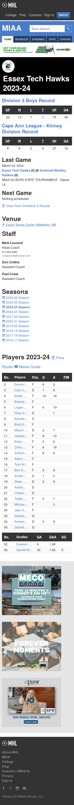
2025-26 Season (17, 297)
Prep (22, 15)
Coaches (35, 15)
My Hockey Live (9, 5)
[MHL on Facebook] (3, 788)
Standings (38, 39)
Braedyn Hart (23, 401)
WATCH (63, 15)
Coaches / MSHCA (16, 771)
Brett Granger (23, 424)
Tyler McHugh (24, 464)
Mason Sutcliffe (25, 430)
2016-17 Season (17, 340)
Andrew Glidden (25, 487)
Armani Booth (24, 521)
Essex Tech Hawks (16, 170)
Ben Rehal (21, 470)
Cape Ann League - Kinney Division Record (32, 128)
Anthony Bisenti (25, 453)
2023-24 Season (17, 307)
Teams (7, 39)
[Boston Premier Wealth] (37, 703)
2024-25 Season (17, 302)
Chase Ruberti (24, 493)
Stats (52, 39)
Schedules (21, 39)
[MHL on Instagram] (17, 788)
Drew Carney (23, 481)
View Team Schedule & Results (27, 205)
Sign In (49, 15)
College (11, 15)
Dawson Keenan (26, 515)
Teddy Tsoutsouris (27, 498)
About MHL (10, 752)
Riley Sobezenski (26, 413)
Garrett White (23, 527)
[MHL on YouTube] (24, 788)
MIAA (6, 757)
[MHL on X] (10, 788)
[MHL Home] (9, 744)
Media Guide (29, 366)
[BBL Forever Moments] (37, 647)
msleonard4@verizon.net (16, 255)
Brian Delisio (23, 441)
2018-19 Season (17, 330)
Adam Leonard (24, 458)
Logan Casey (23, 407)
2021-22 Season (17, 316)
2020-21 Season (17, 321)
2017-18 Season (17, 335)
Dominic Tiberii (25, 384)
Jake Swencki (24, 510)
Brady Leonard (24, 396)
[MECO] (37, 591)
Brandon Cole (24, 418)
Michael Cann (24, 504)
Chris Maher (23, 447)
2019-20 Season (17, 326)
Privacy (7, 775)
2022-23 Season (17, 311)
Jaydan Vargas (24, 436)
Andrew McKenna (26, 476)
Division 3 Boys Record (28, 100)
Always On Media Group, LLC (22, 796)
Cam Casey (22, 390)
